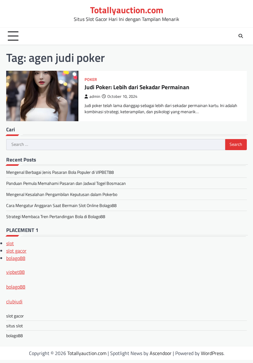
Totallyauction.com (126, 10)
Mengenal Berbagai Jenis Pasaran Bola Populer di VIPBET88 (60, 172)
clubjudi (14, 301)
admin (94, 96)
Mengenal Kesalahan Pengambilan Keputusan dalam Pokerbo (61, 194)
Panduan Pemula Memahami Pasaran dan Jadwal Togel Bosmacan (66, 183)
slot (10, 243)
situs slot (14, 325)
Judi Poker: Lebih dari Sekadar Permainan (137, 87)
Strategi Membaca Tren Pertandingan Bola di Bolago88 (55, 216)
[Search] (240, 36)
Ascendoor (161, 353)
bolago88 (15, 258)
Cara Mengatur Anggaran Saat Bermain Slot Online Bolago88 (61, 205)
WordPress (212, 353)
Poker (91, 79)
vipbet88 (15, 272)
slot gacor (16, 250)
